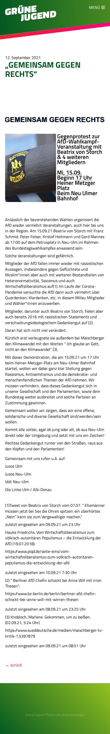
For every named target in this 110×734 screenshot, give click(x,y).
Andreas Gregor (73, 714)
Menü (94, 7)
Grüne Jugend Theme (40, 714)
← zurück (13, 665)
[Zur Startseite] (30, 20)
